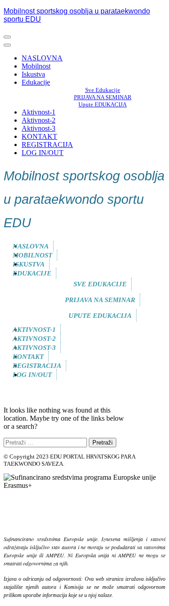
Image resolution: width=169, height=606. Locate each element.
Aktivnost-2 (38, 120)
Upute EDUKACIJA (102, 104)
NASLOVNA (42, 58)
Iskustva (33, 74)
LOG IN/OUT (43, 152)
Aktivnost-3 (38, 128)
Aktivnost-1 (38, 112)
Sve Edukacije (102, 90)
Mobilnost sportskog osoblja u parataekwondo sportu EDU (84, 199)
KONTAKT (39, 136)
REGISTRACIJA (47, 144)
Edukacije (36, 82)
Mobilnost (36, 66)
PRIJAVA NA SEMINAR (103, 97)
